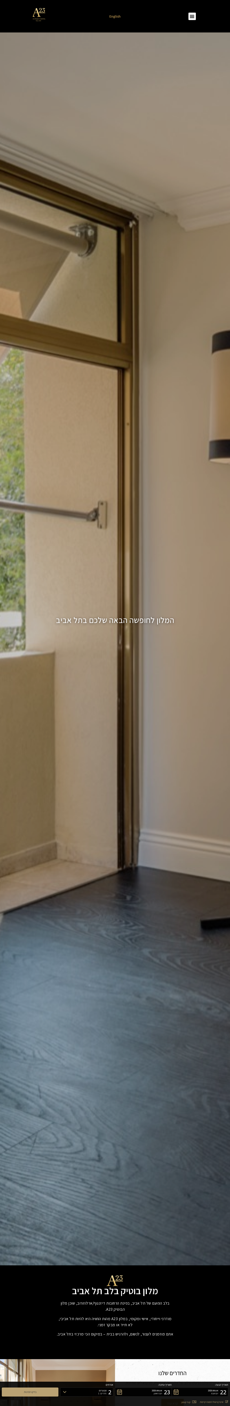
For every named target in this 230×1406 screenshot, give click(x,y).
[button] (192, 16)
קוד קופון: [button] (185, 1402)
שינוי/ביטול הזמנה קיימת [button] (211, 1402)
